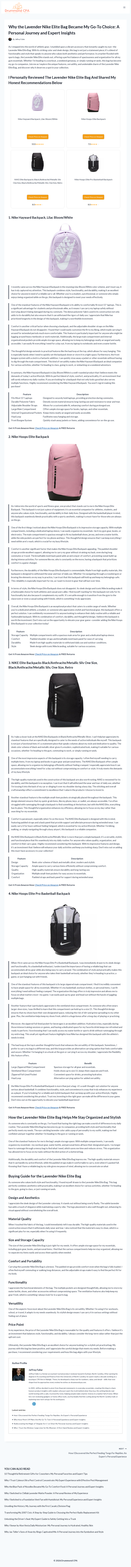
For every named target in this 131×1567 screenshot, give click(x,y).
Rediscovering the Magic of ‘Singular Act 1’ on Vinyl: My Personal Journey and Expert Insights (51, 1424)
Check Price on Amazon (37, 137)
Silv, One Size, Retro (59, 667)
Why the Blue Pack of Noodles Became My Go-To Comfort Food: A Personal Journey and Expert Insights (54, 1486)
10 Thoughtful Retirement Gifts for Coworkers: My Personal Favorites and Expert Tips (46, 1473)
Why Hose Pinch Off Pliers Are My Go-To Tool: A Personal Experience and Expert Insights (50, 1419)
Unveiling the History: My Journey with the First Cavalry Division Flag (37, 1506)
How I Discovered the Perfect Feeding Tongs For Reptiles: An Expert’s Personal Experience (50, 1415)
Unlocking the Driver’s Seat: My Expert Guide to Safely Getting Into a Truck (40, 1519)
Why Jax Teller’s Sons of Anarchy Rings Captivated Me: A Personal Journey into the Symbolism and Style (53, 1532)
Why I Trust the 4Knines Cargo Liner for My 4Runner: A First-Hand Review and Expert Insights (51, 1428)
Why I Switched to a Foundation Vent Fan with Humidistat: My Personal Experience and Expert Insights (53, 1499)
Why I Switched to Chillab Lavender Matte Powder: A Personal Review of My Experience (46, 1493)
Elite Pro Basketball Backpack (49, 893)
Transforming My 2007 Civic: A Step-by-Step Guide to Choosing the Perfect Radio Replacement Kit (51, 1512)
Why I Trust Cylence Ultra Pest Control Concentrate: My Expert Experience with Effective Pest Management (56, 1480)
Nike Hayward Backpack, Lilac (32, 217)
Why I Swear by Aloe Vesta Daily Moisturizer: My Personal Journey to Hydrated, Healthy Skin (48, 1525)
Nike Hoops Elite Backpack (30, 437)
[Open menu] (124, 7)
